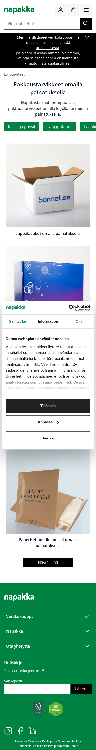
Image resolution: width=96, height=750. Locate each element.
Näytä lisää (48, 562)
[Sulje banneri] (87, 38)
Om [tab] (79, 321)
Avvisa (48, 438)
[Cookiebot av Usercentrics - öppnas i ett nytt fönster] (69, 307)
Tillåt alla (48, 406)
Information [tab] (48, 321)
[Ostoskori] (73, 10)
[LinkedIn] (32, 730)
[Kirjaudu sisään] (60, 10)
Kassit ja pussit (21, 126)
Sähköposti (13, 681)
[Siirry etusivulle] (19, 10)
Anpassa (45, 422)
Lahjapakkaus (59, 126)
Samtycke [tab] (17, 321)
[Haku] (86, 24)
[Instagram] (8, 730)
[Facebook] (20, 730)
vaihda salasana (31, 58)
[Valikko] (86, 10)
